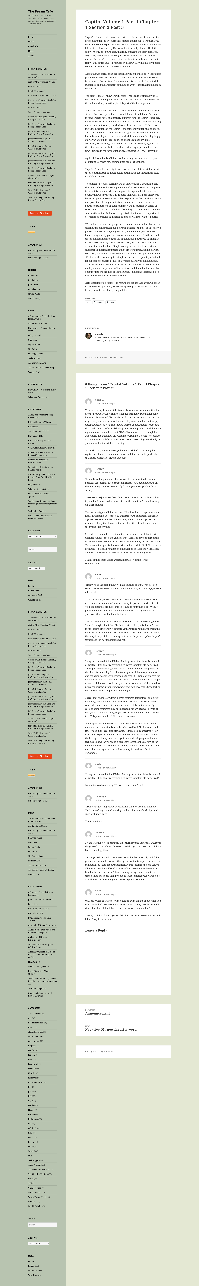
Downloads (33, 46)
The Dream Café (40, 11)
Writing (31, 1201)
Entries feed (33, 590)
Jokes (30, 1091)
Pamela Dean (34, 289)
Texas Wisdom (34, 1165)
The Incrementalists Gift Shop (41, 367)
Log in (31, 586)
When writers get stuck (38, 489)
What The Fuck (35, 1192)
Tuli (30, 1183)
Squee (31, 1146)
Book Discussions (35, 1023)
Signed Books (34, 344)
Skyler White (34, 294)
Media (31, 1105)
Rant (30, 1133)
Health (31, 1073)
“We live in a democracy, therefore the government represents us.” (42, 504)
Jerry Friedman (35, 138)
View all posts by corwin (106, 340)
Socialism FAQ (34, 358)
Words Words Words (37, 1197)
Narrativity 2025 (35, 436)
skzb (30, 82)
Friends (31, 1068)
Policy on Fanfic (35, 335)
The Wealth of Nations (38, 1174)
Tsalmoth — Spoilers (37, 511)
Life (30, 1096)
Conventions (33, 1041)
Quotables (32, 340)
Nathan (31, 1114)
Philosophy (33, 1119)
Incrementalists (35, 1082)
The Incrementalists (37, 363)
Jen (29, 1087)
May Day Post (34, 484)
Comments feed (35, 595)
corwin (104, 357)
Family (31, 1050)
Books (31, 37)
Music (30, 51)
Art (29, 1018)
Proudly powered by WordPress (99, 1051)
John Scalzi (33, 284)
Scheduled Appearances (38, 257)
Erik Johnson (34, 182)
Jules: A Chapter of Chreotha (40, 422)
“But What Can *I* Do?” (45, 82)
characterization (35, 1032)
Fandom (31, 1055)
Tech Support (34, 1160)
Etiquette (32, 1045)
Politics (31, 1128)
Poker (31, 1123)
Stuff (30, 1155)
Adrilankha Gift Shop (37, 323)
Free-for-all (33, 1064)
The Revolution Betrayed (39, 1169)
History (31, 1078)
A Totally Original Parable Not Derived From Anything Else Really (41, 477)
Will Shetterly (34, 298)
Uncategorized (34, 1188)
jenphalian (33, 280)
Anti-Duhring (34, 1013)
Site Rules (32, 349)
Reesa (30, 1137)
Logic (30, 1100)
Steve (30, 1151)
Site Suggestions (35, 353)
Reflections (33, 426)
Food (30, 1059)
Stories (31, 41)
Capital (114, 357)
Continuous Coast (35, 1036)
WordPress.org (34, 600)
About (31, 55)
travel (31, 1178)
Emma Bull (33, 275)
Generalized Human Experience (42, 448)
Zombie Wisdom (35, 1206)
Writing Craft (34, 372)
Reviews (31, 1142)
